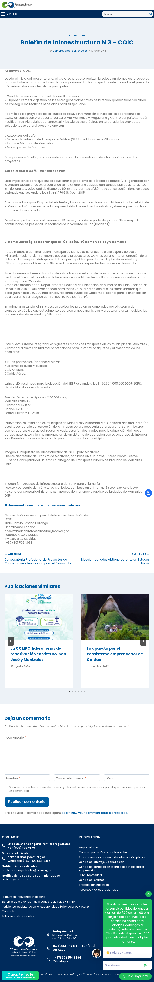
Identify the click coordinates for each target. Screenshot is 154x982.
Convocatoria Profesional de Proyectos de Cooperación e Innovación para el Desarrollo (38, 559)
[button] (9, 14)
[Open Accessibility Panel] (148, 493)
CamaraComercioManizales (70, 50)
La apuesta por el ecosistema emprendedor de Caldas (115, 654)
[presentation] (39, 617)
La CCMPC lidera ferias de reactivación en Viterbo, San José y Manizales (38, 654)
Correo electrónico (71, 778)
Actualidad (77, 35)
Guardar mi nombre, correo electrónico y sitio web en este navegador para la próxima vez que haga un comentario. (77, 789)
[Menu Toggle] (152, 5)
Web (109, 778)
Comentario (16, 738)
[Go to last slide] (11, 641)
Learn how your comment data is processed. (95, 813)
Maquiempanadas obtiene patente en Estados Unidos (115, 559)
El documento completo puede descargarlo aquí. (44, 505)
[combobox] (125, 14)
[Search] (151, 14)
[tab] (69, 691)
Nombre (13, 778)
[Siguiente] (143, 641)
